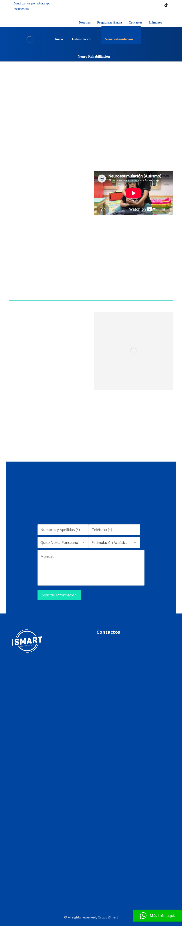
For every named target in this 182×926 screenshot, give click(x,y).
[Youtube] (68, 695)
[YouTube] (148, 4)
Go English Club (64, 669)
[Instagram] (139, 4)
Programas (61, 662)
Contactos (60, 676)
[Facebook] (130, 4)
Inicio (57, 648)
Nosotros (60, 655)
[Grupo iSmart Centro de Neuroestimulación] (29, 39)
